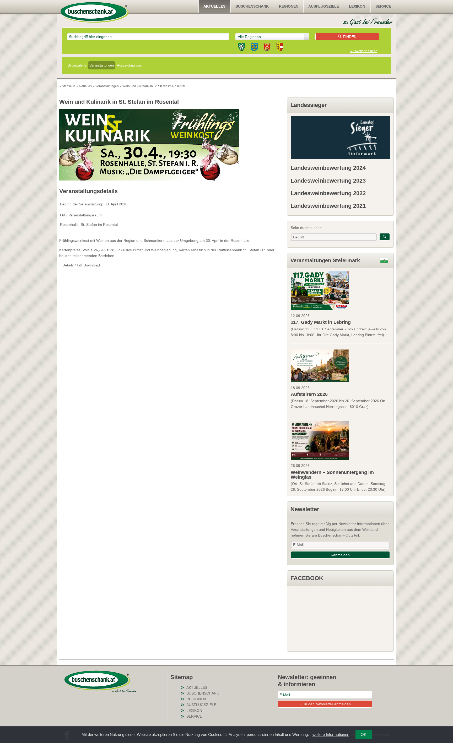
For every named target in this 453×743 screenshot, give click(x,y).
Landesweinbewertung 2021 (328, 206)
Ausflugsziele (323, 6)
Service (383, 6)
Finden (350, 37)
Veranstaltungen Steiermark (325, 260)
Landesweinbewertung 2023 (328, 180)
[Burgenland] (267, 48)
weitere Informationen (330, 734)
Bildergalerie (77, 65)
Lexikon (357, 6)
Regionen (288, 6)
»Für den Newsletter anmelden (325, 704)
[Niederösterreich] (254, 48)
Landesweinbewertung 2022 (328, 193)
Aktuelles (214, 6)
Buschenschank (252, 6)
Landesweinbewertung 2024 (328, 168)
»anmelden (340, 555)
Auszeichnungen (129, 65)
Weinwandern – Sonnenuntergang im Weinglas (332, 475)
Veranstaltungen (101, 65)
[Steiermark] (241, 48)
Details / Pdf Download (81, 265)
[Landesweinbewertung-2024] (340, 137)
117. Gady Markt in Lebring (321, 322)
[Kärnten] (279, 48)
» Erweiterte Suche (363, 51)
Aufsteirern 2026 (309, 394)
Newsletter (304, 509)
